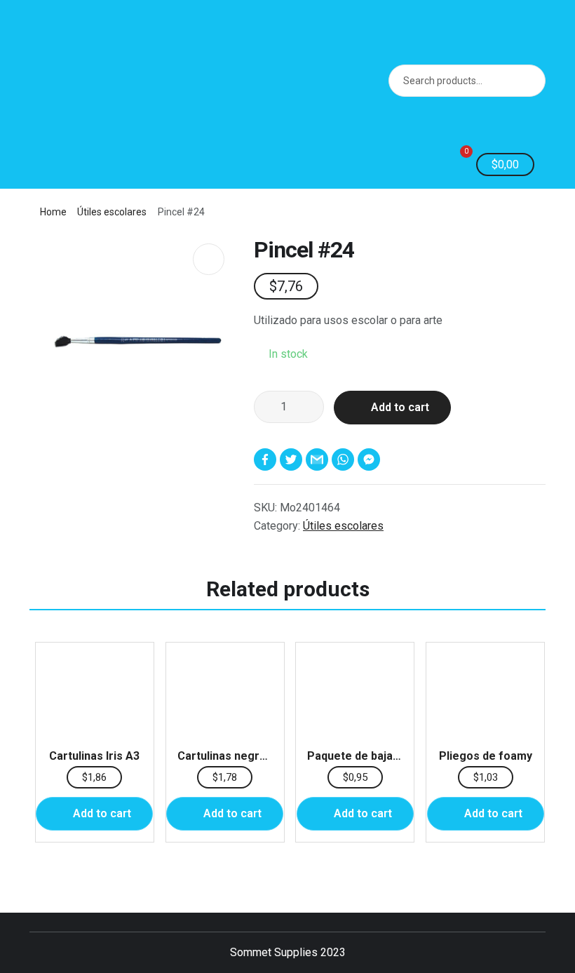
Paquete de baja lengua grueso (390, 756)
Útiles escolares (112, 211)
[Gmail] (319, 459)
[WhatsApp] (345, 459)
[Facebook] (267, 459)
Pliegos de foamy (485, 756)
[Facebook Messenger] (371, 459)
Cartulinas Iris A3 (94, 756)
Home (53, 211)
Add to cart (400, 407)
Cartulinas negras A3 (233, 756)
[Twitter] (293, 459)
